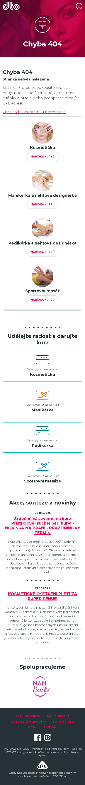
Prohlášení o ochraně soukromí (50, 748)
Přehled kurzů (28, 716)
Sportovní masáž (42, 291)
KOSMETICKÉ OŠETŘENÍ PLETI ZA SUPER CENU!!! (42, 596)
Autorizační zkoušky (28, 721)
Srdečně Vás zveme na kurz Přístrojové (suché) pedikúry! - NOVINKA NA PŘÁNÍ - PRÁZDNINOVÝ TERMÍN (42, 525)
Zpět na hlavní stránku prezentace (34, 112)
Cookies (77, 748)
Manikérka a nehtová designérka (42, 195)
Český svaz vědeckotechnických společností (36, 772)
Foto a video (63, 721)
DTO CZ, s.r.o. (14, 748)
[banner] (13, 6)
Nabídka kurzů (42, 156)
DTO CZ (11, 752)
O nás (31, 727)
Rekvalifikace (58, 716)
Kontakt (50, 727)
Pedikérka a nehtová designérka (42, 243)
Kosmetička (42, 147)
